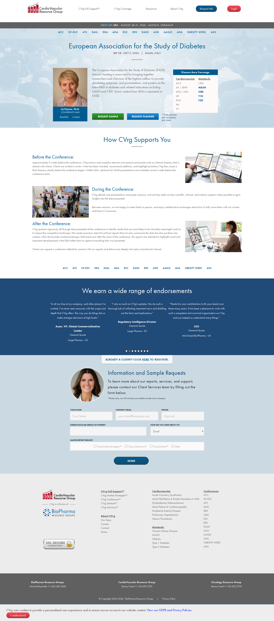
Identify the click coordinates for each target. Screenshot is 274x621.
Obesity (156, 539)
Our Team (106, 520)
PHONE (165, 410)
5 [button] (138, 351)
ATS (84, 32)
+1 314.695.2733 (143, 586)
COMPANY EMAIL (123, 410)
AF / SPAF (181, 87)
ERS (134, 32)
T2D (200, 100)
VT (177, 109)
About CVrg (176, 8)
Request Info (206, 8)
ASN (156, 32)
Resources (151, 8)
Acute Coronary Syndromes (167, 495)
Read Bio (64, 117)
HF (177, 96)
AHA (180, 32)
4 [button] (135, 351)
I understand (18, 615)
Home (104, 532)
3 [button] (132, 351)
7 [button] (145, 351)
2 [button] (129, 351)
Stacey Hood (127, 586)
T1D (200, 96)
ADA (115, 32)
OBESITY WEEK (196, 32)
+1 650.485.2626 (56, 586)
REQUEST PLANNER (143, 116)
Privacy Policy (168, 598)
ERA (105, 32)
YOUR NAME (76, 410)
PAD (178, 100)
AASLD (168, 32)
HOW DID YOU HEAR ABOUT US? (165, 425)
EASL (95, 32)
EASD (145, 32)
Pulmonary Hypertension (165, 514)
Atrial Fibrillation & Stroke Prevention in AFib (175, 499)
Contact (76, 117)
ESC (125, 32)
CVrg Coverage (122, 8)
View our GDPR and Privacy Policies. (169, 610)
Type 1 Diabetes (160, 543)
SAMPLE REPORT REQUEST (81, 440)
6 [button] (141, 351)
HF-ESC (73, 32)
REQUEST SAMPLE (108, 116)
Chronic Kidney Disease (164, 531)
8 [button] (148, 351)
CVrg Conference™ (111, 499)
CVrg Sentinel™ (109, 503)
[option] (78, 321)
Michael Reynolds (38, 586)
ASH (213, 32)
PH (177, 104)
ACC (61, 32)
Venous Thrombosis (162, 518)
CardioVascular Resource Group (45, 8)
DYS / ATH (182, 91)
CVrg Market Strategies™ (114, 495)
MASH (202, 87)
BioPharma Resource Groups (47, 582)
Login (234, 8)
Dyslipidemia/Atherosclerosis (168, 503)
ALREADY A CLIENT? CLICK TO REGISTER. (137, 359)
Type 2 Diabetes (160, 546)
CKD (201, 83)
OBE (201, 91)
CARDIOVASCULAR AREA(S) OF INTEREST (88, 425)
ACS (178, 83)
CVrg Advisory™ (109, 507)
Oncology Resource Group (226, 582)
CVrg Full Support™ (89, 8)
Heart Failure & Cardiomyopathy (169, 507)
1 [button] (126, 351)
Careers (105, 524)
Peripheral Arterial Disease (166, 510)
